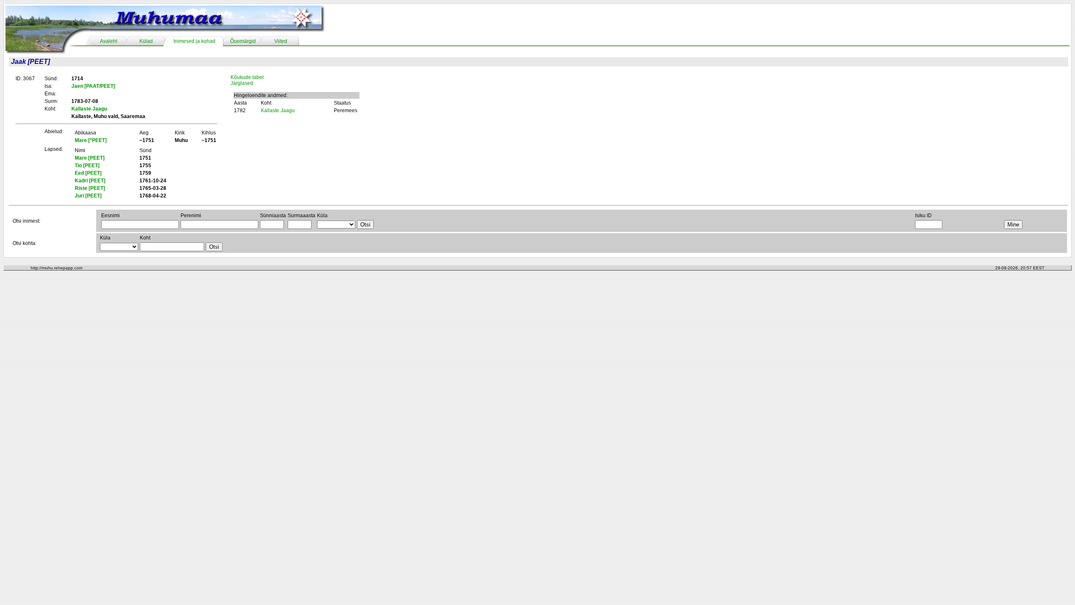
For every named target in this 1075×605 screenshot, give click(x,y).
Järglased (242, 83)
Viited (280, 41)
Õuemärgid (243, 41)
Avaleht (108, 41)
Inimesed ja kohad (194, 41)
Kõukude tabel (247, 77)
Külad (146, 41)
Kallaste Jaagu (278, 110)
